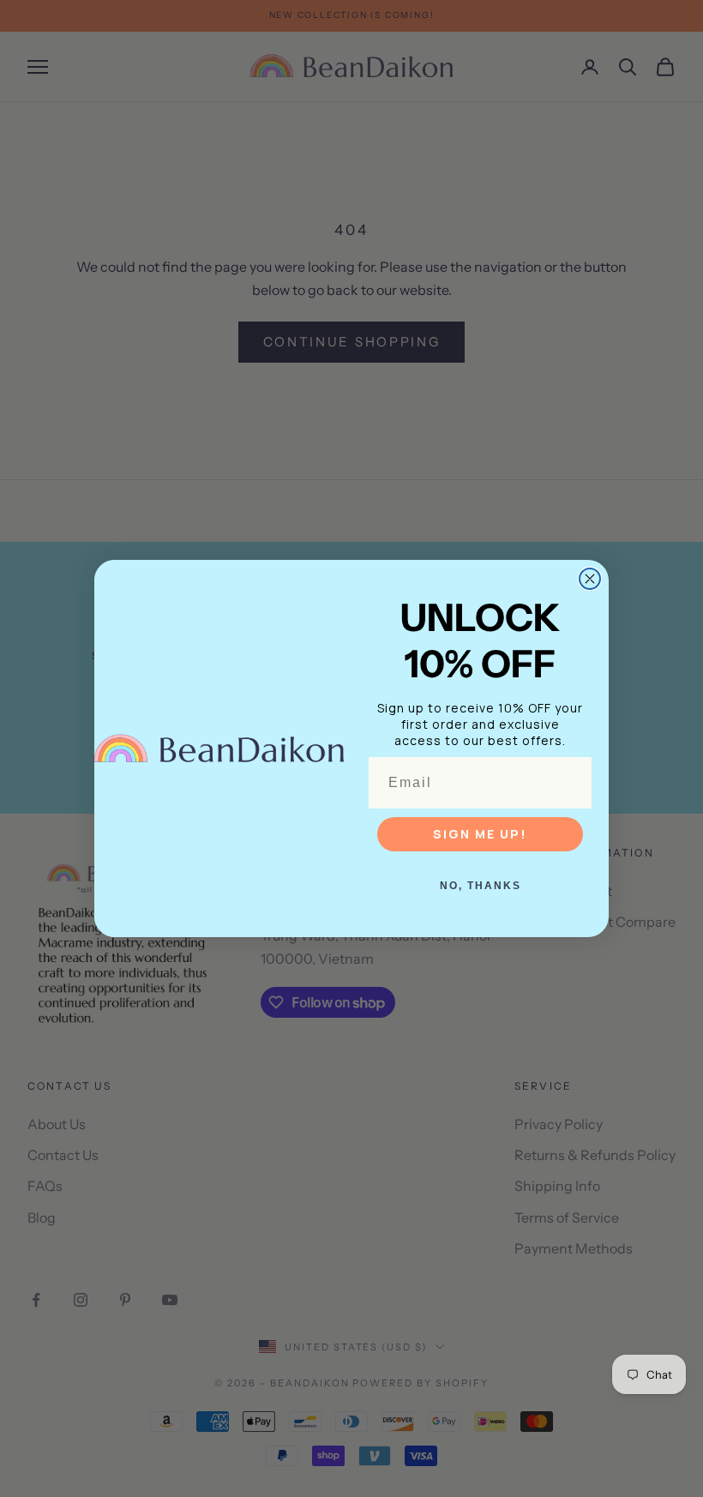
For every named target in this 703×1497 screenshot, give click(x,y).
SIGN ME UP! (480, 834)
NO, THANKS (480, 886)
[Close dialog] (590, 578)
